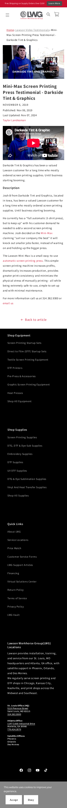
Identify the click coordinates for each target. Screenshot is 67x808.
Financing (13, 573)
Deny (31, 800)
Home (10, 30)
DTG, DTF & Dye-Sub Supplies (24, 445)
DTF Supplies (15, 462)
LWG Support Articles (20, 565)
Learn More (54, 3)
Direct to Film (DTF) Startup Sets (27, 351)
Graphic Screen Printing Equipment (28, 384)
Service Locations (17, 540)
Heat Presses (15, 393)
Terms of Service (17, 598)
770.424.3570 (14, 729)
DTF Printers (14, 368)
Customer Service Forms (22, 556)
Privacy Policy (15, 606)
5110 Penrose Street (17, 708)
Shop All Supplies (18, 495)
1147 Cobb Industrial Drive (21, 723)
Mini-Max (46, 233)
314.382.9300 (14, 714)
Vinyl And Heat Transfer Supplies (27, 487)
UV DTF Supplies (17, 470)
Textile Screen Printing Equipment (27, 359)
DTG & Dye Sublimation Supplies (26, 479)
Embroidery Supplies (19, 454)
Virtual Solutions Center (21, 581)
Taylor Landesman (14, 120)
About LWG (14, 531)
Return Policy (15, 589)
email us (8, 303)
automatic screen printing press (23, 260)
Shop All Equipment (19, 401)
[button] (7, 15)
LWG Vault (13, 614)
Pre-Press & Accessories (21, 376)
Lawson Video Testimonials (32, 30)
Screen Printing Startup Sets (24, 343)
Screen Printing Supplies (22, 437)
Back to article (36, 319)
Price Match (14, 548)
